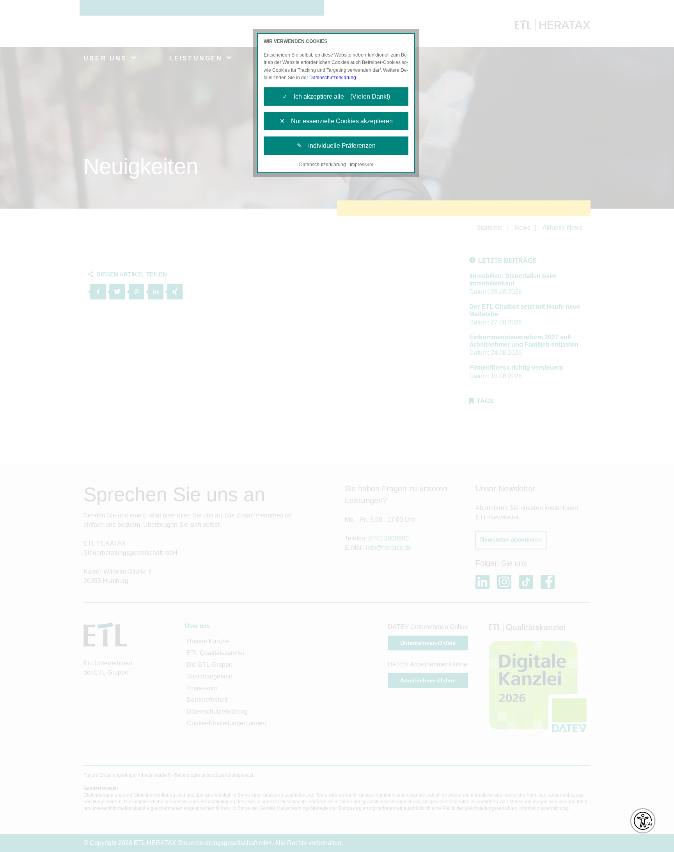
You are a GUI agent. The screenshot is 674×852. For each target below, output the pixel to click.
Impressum (361, 164)
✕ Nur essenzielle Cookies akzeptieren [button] (336, 121)
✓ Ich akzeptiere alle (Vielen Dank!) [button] (336, 96)
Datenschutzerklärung (332, 77)
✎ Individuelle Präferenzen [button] (336, 145)
